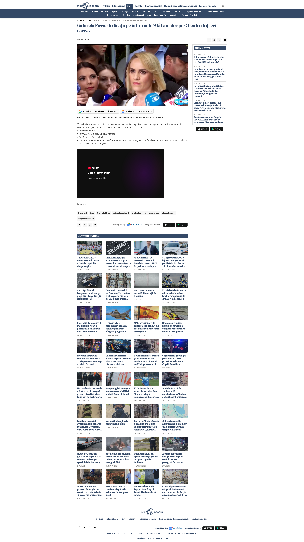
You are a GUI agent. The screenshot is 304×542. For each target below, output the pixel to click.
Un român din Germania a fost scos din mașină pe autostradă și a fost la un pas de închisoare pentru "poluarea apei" (89, 392)
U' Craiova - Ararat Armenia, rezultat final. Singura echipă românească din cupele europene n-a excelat (146, 392)
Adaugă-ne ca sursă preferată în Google (100, 111)
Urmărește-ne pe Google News (139, 111)
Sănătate (136, 11)
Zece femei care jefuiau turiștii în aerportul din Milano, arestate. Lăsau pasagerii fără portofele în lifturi (118, 458)
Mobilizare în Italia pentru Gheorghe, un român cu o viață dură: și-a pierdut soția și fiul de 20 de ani (89, 490)
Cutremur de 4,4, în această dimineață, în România (145, 293)
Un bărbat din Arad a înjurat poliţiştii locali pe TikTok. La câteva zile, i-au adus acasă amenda (173, 262)
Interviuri (174, 15)
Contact (170, 533)
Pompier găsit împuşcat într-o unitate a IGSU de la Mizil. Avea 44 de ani (118, 391)
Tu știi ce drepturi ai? (195, 11)
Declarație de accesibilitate (186, 533)
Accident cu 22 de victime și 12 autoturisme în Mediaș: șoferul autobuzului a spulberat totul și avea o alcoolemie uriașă (174, 392)
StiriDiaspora (82, 20)
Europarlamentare (216, 11)
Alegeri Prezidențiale (156, 15)
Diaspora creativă (153, 6)
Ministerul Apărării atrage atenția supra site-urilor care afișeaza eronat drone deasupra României (118, 262)
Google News (137, 224)
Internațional (118, 6)
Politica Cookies (137, 533)
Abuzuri (146, 11)
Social (156, 11)
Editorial (166, 11)
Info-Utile (178, 11)
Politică (106, 6)
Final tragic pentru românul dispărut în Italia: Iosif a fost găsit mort (117, 490)
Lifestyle (138, 6)
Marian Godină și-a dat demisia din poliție (117, 422)
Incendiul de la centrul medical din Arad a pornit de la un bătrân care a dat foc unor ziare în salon (89, 327)
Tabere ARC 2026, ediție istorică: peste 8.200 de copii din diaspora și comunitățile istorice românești (88, 262)
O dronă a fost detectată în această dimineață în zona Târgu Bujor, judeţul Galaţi (116, 327)
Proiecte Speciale (207, 6)
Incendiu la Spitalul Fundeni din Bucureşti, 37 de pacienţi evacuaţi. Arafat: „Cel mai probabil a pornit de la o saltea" (89, 360)
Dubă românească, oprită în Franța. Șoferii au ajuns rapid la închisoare (146, 458)
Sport (114, 11)
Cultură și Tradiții (189, 15)
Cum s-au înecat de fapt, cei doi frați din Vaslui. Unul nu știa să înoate (145, 490)
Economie (84, 11)
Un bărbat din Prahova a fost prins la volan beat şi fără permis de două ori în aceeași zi (174, 294)
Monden (104, 11)
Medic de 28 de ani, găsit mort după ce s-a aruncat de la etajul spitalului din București (89, 458)
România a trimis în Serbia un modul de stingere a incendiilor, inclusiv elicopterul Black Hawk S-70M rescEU (173, 327)
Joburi (95, 11)
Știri (129, 6)
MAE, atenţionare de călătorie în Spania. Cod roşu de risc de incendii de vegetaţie (146, 327)
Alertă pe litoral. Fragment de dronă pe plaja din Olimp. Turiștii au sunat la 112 (89, 294)
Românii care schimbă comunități (180, 6)
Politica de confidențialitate (118, 533)
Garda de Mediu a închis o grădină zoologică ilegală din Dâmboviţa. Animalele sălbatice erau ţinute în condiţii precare (146, 425)
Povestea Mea (113, 15)
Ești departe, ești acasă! (133, 15)
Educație (124, 11)
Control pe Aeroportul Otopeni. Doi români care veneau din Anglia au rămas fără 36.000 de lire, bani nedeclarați (174, 490)
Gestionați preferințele (155, 533)
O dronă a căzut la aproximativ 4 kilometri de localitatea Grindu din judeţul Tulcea (174, 425)
